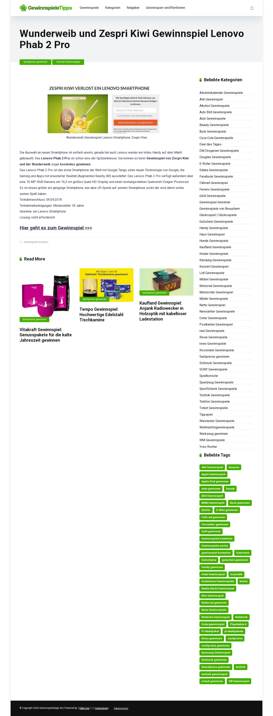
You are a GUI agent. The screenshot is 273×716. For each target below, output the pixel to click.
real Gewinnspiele (211, 331)
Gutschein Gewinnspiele (216, 221)
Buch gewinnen (240, 502)
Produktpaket (210, 631)
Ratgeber (133, 8)
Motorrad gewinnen (214, 602)
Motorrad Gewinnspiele (215, 286)
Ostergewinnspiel (212, 624)
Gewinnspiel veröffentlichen (165, 8)
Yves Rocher (208, 447)
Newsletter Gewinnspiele (217, 311)
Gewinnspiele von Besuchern (219, 209)
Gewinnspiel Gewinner (214, 202)
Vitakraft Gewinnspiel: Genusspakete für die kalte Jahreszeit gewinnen (46, 335)
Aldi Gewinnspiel (211, 99)
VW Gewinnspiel (239, 681)
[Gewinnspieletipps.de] (46, 6)
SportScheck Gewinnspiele (218, 389)
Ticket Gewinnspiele (213, 408)
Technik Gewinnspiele (68, 62)
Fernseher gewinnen (214, 524)
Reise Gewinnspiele (213, 337)
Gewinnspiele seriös (214, 545)
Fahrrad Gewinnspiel (213, 183)
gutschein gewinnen (235, 559)
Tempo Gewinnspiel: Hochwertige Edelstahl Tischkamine (101, 314)
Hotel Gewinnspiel (213, 574)
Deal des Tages (210, 144)
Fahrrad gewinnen (213, 517)
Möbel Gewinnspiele (213, 279)
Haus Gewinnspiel (212, 234)
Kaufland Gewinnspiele (215, 247)
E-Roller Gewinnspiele (214, 164)
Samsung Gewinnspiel (215, 652)
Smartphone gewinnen (215, 666)
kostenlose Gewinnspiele (217, 581)
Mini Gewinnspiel (212, 595)
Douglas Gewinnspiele (215, 157)
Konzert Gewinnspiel (213, 266)
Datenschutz (121, 708)
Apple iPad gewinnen (214, 481)
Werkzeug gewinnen (213, 434)
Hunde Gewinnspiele (213, 241)
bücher (206, 509)
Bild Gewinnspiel (212, 495)
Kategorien (112, 8)
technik (240, 666)
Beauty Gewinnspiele (214, 125)
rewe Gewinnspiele (212, 344)
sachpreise (235, 638)
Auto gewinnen (210, 488)
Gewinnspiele (89, 8)
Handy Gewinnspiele (213, 228)
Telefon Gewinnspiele (214, 401)
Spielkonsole (208, 376)
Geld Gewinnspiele (212, 196)
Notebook (241, 617)
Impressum (101, 708)
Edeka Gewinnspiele (213, 170)
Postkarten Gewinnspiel (216, 324)
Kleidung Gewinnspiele (215, 260)
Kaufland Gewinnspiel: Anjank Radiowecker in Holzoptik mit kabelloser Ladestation (163, 311)
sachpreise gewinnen (215, 645)
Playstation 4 (238, 624)
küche (244, 581)
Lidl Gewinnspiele (211, 273)
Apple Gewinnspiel (213, 474)
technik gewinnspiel (214, 674)
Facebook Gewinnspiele (216, 176)
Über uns (84, 708)
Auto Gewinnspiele (212, 118)
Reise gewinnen (211, 638)
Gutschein (242, 552)
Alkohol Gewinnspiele (214, 106)
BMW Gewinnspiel (212, 502)
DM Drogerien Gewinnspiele (219, 151)
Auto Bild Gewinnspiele (215, 112)
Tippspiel (206, 414)
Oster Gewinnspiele (213, 318)
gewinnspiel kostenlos (216, 552)
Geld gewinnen (211, 531)
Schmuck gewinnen (214, 659)
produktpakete (233, 631)
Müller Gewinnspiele (213, 299)
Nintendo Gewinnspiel (215, 617)
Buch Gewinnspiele (212, 131)
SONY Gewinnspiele (213, 369)
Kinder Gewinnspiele (213, 254)
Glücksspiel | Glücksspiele (218, 215)
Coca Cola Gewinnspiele (216, 138)
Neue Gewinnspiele (213, 609)
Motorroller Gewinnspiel (216, 292)
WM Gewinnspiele (212, 440)
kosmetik (236, 574)
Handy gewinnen (212, 567)
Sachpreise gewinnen (35, 62)
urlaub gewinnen (212, 681)
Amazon (234, 467)
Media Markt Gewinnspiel (217, 588)
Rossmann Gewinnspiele (216, 350)
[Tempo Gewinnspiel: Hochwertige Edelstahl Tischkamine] (107, 285)
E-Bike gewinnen (227, 509)
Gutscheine (208, 559)
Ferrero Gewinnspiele (214, 189)
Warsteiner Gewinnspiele (216, 421)
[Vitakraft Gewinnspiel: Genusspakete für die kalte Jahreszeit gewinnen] (47, 295)
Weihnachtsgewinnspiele (216, 427)
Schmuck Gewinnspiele (215, 363)
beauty (230, 488)
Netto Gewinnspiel (212, 305)
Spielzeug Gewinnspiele (216, 382)
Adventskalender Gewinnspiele (221, 93)
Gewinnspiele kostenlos (36, 242)
